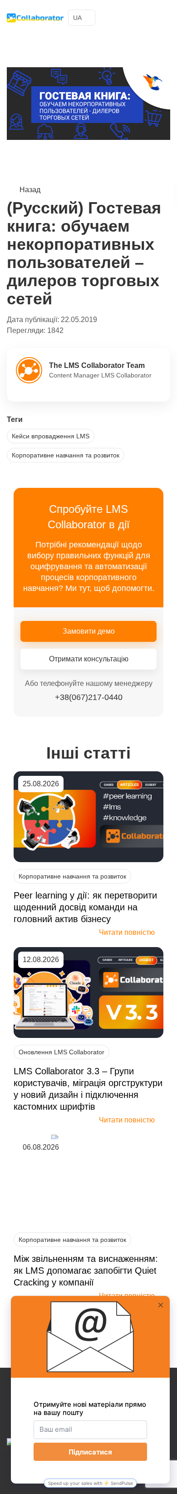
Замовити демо (89, 631)
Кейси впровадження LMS (50, 436)
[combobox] (81, 18)
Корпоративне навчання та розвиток (65, 455)
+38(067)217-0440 (146, 17)
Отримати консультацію (88, 659)
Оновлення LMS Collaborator (61, 1052)
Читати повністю (127, 932)
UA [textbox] (77, 17)
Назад (30, 190)
